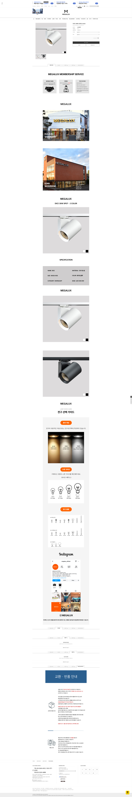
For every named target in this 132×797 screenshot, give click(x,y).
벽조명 (57, 18)
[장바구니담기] (131, 398)
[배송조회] (131, 403)
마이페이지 (87, 6)
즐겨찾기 (35, 6)
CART (79, 45)
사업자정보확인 (70, 788)
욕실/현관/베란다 (72, 18)
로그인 (77, 6)
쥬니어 (90, 18)
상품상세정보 (51, 65)
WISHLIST (93, 45)
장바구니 (83, 6)
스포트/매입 (78, 18)
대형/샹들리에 (38, 18)
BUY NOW (86, 42)
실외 (87, 18)
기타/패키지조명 (95, 18)
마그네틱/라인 (83, 18)
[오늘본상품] (131, 401)
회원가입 (80, 6)
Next (41, 11)
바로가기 (39, 6)
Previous (34, 11)
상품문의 (73, 65)
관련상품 (59, 65)
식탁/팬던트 (49, 18)
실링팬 (53, 18)
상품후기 (65, 65)
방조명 (45, 18)
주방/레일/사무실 (65, 18)
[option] (37, 11)
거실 (42, 18)
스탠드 (60, 18)
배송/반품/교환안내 (80, 65)
